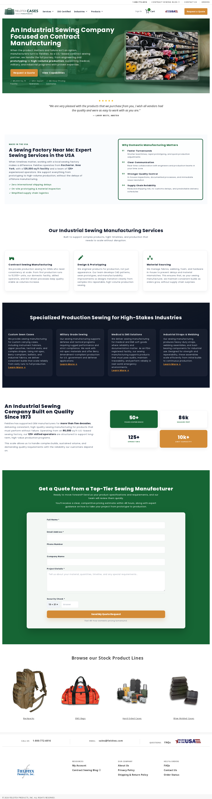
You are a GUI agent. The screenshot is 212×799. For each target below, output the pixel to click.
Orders (206, 2)
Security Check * (56, 599)
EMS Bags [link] (80, 718)
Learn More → (17, 367)
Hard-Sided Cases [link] (132, 718)
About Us (123, 765)
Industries (79, 11)
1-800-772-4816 (42, 740)
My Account (79, 765)
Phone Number (55, 544)
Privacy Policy (126, 770)
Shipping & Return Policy (133, 774)
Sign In (138, 11)
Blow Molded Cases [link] (183, 718)
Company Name (55, 556)
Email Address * (55, 532)
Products (96, 11)
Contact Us (190, 2)
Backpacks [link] (28, 718)
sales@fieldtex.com (111, 740)
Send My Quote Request (106, 614)
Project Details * (56, 568)
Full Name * (53, 519)
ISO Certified (64, 11)
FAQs (167, 742)
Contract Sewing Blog (165, 2)
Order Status (171, 774)
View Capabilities (53, 72)
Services (47, 11)
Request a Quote (196, 11)
